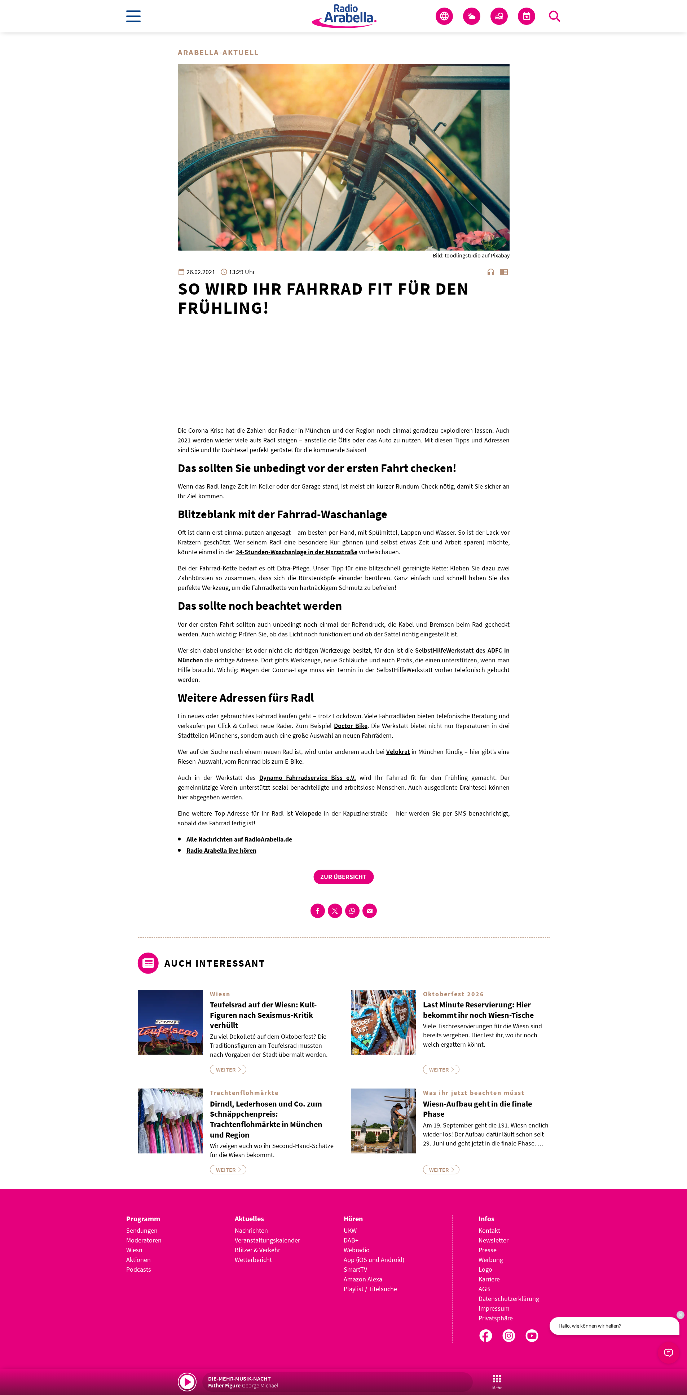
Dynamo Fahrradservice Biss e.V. (307, 777)
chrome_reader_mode (503, 272)
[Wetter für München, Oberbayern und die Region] (471, 16)
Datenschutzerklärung (509, 1298)
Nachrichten (251, 1230)
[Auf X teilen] (335, 911)
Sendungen (142, 1230)
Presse (488, 1250)
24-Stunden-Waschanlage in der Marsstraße (296, 552)
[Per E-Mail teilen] (369, 911)
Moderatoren (144, 1240)
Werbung (491, 1259)
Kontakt (489, 1230)
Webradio (357, 1250)
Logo (485, 1269)
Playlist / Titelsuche (370, 1289)
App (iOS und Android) (374, 1259)
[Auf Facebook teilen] (318, 911)
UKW (350, 1230)
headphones (490, 272)
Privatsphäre (496, 1318)
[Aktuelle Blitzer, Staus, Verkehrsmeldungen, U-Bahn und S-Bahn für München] (499, 16)
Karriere (489, 1279)
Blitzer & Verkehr (257, 1250)
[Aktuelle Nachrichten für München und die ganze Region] (444, 16)
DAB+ (351, 1240)
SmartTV (355, 1269)
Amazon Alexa (363, 1279)
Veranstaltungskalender (267, 1240)
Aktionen (138, 1259)
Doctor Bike (350, 725)
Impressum (494, 1308)
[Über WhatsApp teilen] (352, 911)
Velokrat (398, 751)
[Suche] (554, 16)
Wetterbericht (253, 1259)
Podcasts (138, 1269)
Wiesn (134, 1250)
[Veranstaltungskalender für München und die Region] (526, 16)
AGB (484, 1289)
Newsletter (493, 1240)
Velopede (308, 813)
